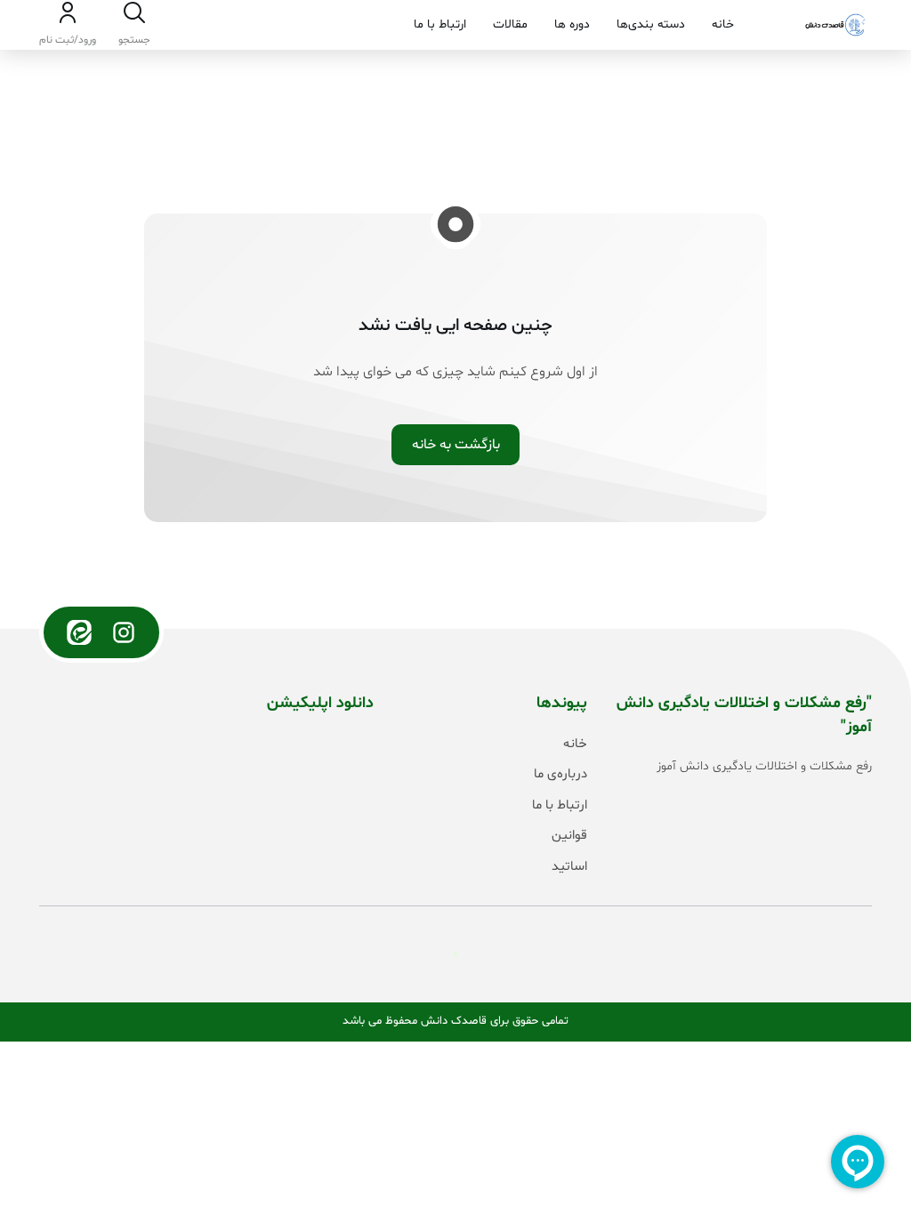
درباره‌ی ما (560, 774)
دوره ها (572, 24)
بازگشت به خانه (456, 445)
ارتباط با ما (440, 24)
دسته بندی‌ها (651, 24)
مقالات (510, 24)
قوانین (569, 835)
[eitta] (79, 632)
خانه (723, 24)
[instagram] (123, 632)
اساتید (569, 866)
